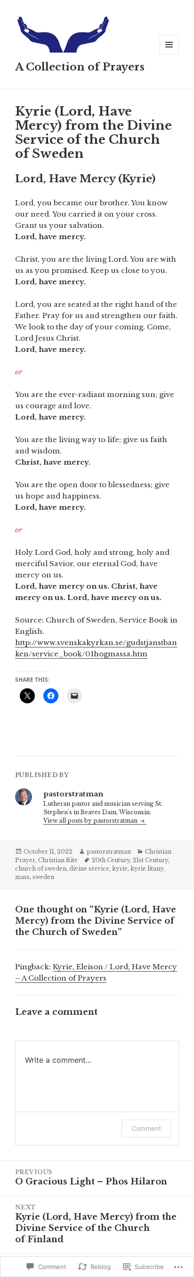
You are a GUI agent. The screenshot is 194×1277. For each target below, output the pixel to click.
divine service (89, 868)
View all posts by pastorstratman (91, 820)
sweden (43, 876)
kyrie (120, 868)
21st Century (150, 860)
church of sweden (40, 868)
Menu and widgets (169, 54)
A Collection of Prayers (80, 67)
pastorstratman (109, 851)
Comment (146, 1128)
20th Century (111, 860)
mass (22, 876)
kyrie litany (146, 868)
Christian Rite (58, 860)
